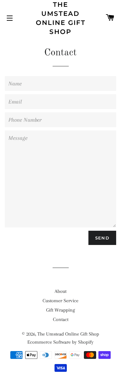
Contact (60, 319)
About (60, 291)
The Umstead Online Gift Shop (61, 18)
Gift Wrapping (60, 310)
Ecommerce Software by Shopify (60, 342)
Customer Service (60, 301)
